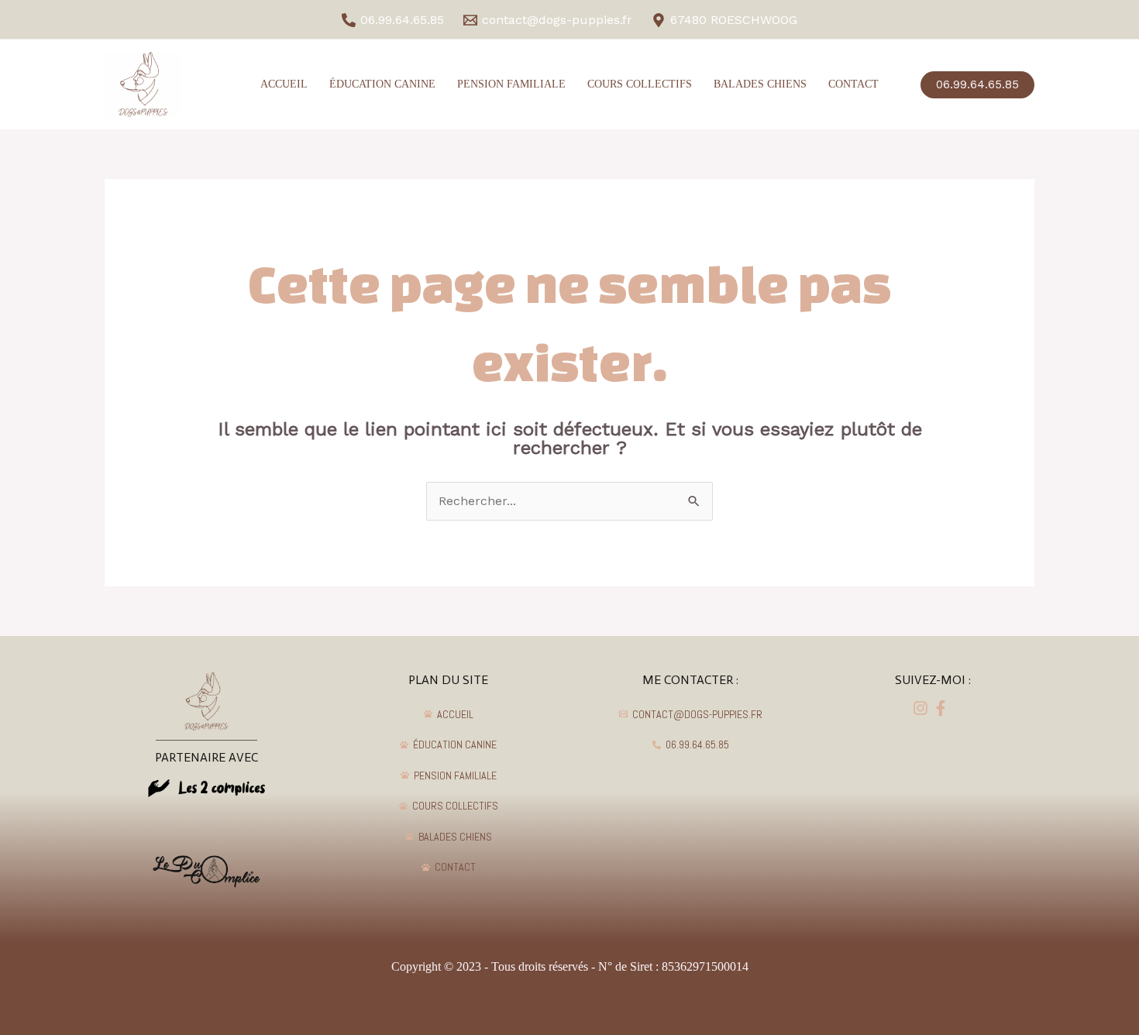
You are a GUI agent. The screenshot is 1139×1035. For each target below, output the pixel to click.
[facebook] (923, 708)
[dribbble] (943, 708)
